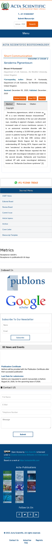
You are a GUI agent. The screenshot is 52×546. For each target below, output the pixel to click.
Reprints (42, 98)
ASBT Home (7, 196)
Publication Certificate (11, 364)
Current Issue (7, 213)
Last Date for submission (12, 374)
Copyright (10, 108)
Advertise (27, 540)
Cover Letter (6, 229)
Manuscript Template (10, 235)
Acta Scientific (30, 452)
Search (32, 24)
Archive (5, 224)
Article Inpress (7, 218)
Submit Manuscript (26, 18)
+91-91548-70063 (28, 183)
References (21, 104)
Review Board (7, 207)
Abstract (9, 104)
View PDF (32, 98)
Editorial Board (7, 201)
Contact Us (14, 540)
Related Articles (20, 98)
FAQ (26, 542)
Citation (33, 104)
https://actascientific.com (29, 460)
